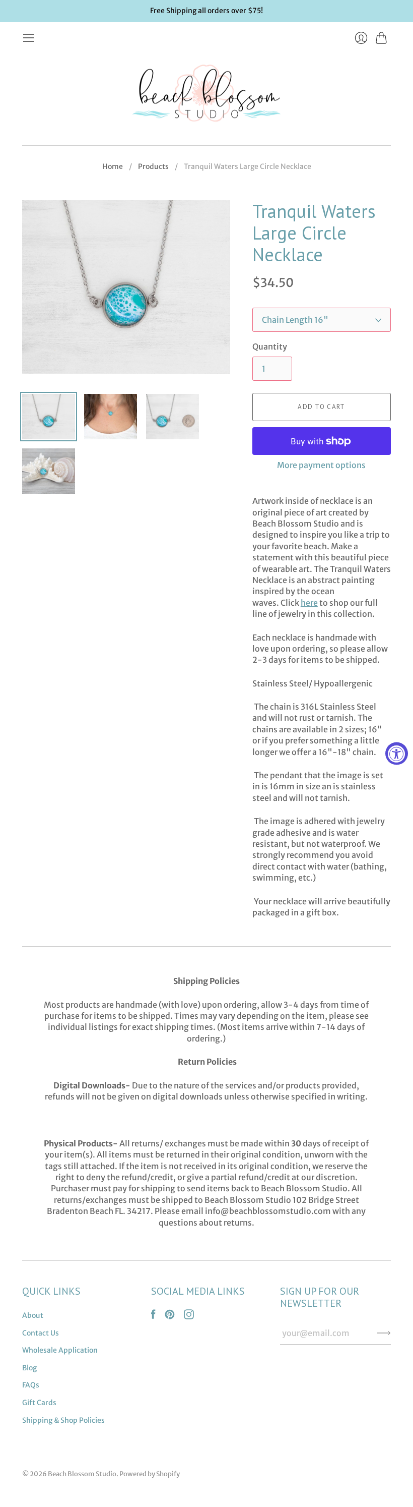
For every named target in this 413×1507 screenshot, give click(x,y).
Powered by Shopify (149, 1474)
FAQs (30, 1384)
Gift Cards (39, 1402)
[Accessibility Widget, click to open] (396, 753)
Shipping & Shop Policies (63, 1420)
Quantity (269, 346)
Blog (29, 1367)
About (32, 1315)
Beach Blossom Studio (82, 1474)
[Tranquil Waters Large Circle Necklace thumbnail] (48, 416)
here (309, 603)
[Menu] (28, 37)
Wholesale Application (60, 1350)
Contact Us (40, 1333)
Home (112, 166)
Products (153, 166)
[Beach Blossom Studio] (206, 95)
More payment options (321, 465)
